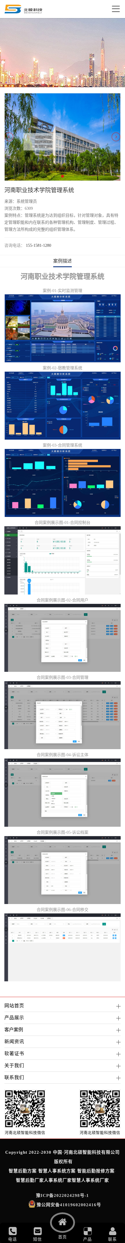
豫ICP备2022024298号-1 (62, 1195)
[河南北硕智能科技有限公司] (23, 9)
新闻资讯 (14, 1041)
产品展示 (14, 1017)
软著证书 (14, 1053)
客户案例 (13, 1029)
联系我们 (14, 1077)
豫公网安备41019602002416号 (69, 1204)
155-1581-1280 (38, 245)
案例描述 (62, 260)
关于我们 (14, 1065)
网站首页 (14, 1005)
